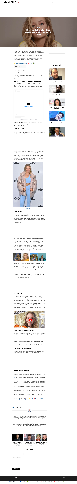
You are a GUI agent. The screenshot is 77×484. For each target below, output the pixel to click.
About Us (13, 478)
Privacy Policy (17, 478)
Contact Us (20, 478)
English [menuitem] (27, 62)
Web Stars (46, 2)
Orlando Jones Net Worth (57, 137)
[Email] (8, 59)
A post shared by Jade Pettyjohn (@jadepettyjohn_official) (28, 119)
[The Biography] (10, 2)
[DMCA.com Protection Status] (17, 477)
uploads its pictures (22, 395)
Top (64, 477)
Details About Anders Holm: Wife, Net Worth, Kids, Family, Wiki (30, 443)
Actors (38, 27)
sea (38, 387)
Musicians (33, 2)
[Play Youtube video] (31, 320)
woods (43, 387)
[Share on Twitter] (8, 55)
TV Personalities (39, 2)
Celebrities (27, 2)
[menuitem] (52, 2)
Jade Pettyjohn (28, 208)
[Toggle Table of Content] (24, 66)
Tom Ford (29, 414)
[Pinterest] (8, 57)
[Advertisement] (38, 11)
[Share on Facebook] (8, 53)
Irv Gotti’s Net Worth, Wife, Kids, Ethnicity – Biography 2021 (17, 443)
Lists (23, 2)
